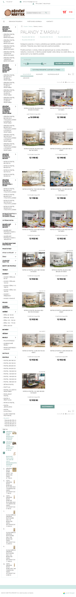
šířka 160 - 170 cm (9, 323)
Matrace (5, 353)
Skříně (5, 312)
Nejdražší (39, 74)
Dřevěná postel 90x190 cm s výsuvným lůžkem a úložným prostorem (10, 138)
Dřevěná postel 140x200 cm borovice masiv (9, 59)
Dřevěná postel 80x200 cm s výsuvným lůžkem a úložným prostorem (10, 129)
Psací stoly (6, 249)
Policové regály (9, 340)
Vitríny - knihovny (6, 307)
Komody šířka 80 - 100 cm (10, 282)
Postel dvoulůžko (7, 410)
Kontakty (50, 21)
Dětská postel (9, 384)
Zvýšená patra (7, 220)
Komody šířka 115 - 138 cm (10, 286)
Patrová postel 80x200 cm (9, 166)
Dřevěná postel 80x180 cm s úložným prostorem (9, 77)
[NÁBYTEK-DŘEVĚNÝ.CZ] (14, 13)
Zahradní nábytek (6, 261)
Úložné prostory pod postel (9, 244)
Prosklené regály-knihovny (10, 348)
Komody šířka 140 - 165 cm (10, 290)
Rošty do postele (9, 266)
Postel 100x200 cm (10, 371)
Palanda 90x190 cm (10, 422)
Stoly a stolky (8, 252)
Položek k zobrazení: (63, 63)
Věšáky (5, 333)
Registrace (46, 3)
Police (4, 302)
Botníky (5, 329)
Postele (5, 357)
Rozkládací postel (7, 394)
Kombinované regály (8, 344)
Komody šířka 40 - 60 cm (10, 277)
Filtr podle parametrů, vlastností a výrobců (46, 69)
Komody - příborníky (7, 294)
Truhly (5, 270)
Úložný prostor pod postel (9, 414)
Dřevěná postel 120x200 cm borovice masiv (9, 53)
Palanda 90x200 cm (10, 425)
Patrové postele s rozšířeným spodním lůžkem (9, 215)
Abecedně (26, 78)
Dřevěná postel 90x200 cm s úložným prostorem (9, 100)
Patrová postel (9, 402)
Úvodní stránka (3, 21)
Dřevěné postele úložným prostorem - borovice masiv (7, 68)
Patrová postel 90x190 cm (9, 170)
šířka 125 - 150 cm (9, 320)
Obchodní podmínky (15, 21)
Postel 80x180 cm (10, 360)
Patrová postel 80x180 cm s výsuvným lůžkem (10, 190)
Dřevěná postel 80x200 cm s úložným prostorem (9, 85)
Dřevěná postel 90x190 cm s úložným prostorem (9, 92)
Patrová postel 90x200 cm (9, 175)
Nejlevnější (27, 74)
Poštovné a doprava (34, 21)
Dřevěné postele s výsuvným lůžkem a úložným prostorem (6, 110)
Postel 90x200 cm (10, 368)
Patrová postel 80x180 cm (9, 162)
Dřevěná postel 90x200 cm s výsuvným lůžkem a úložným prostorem (10, 147)
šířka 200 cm (8, 325)
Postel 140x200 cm (10, 376)
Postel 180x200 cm (10, 382)
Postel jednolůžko (8, 406)
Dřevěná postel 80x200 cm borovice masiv (9, 36)
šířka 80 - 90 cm (9, 317)
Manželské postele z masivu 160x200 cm (10, 232)
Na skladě (27, 59)
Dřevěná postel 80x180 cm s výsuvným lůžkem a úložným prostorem (10, 120)
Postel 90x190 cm (10, 363)
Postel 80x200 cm (10, 366)
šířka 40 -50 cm (9, 315)
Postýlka (7, 387)
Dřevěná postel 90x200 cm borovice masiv (9, 41)
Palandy (6, 418)
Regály (5, 337)
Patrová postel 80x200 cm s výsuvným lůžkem (10, 196)
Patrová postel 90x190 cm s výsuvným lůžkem (10, 202)
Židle (4, 256)
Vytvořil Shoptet (70, 593)
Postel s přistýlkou (7, 399)
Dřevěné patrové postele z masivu (6, 156)
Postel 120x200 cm (10, 374)
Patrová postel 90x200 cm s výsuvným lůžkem (10, 208)
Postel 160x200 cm (10, 379)
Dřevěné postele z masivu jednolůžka (7, 29)
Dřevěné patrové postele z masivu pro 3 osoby (7, 182)
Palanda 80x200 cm (10, 424)
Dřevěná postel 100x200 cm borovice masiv (9, 47)
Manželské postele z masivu (6, 226)
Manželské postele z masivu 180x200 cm (10, 237)
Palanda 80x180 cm (10, 420)
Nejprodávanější (53, 74)
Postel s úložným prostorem (10, 390)
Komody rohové (9, 298)
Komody (5, 274)
